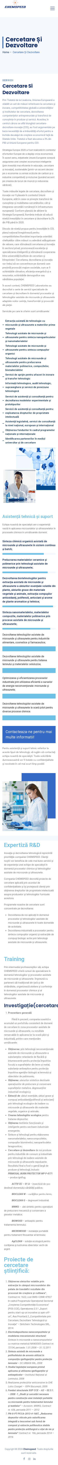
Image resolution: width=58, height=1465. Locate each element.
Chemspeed (29, 1449)
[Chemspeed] (15, 4)
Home (5, 52)
